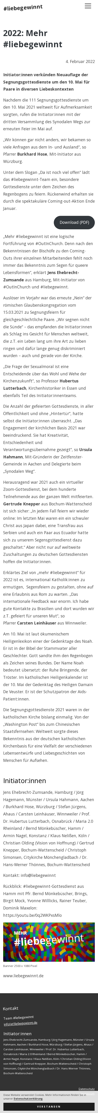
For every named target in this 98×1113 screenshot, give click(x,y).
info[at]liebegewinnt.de (21, 1023)
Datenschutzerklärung (28, 1098)
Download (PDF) (74, 222)
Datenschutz (87, 1088)
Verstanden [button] (49, 1106)
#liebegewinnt (23, 7)
